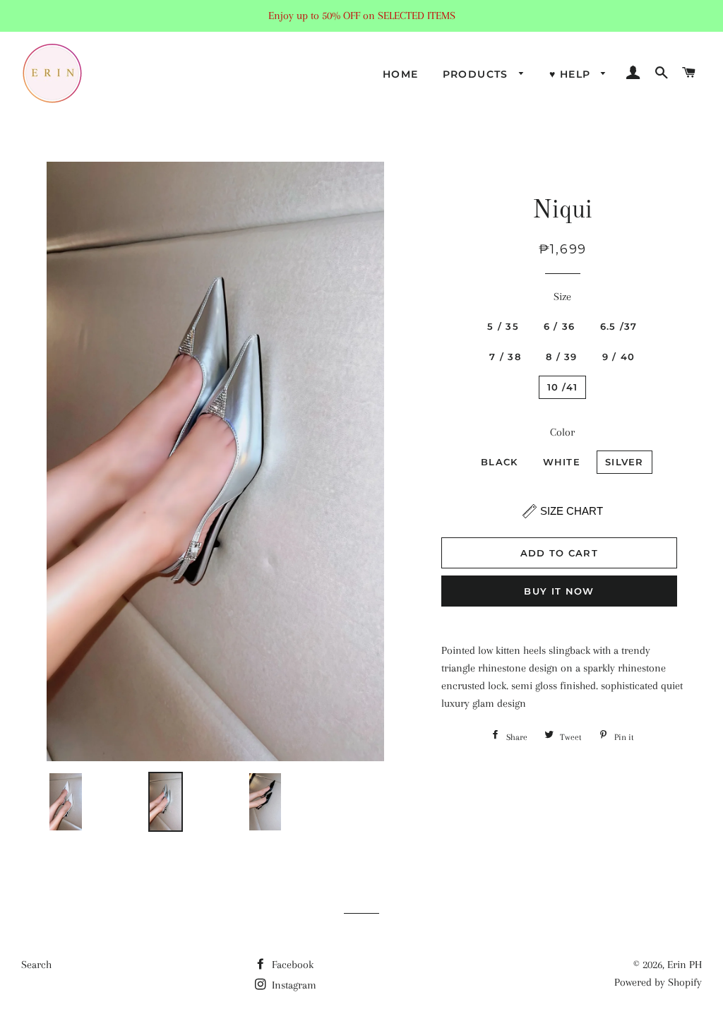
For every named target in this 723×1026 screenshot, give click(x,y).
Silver (624, 461)
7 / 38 (505, 356)
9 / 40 (618, 356)
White (562, 461)
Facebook (291, 964)
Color (562, 432)
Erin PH (684, 964)
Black (499, 461)
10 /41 (562, 387)
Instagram (292, 985)
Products (478, 74)
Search (36, 964)
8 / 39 (562, 356)
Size (562, 296)
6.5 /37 (619, 326)
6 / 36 (559, 326)
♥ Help (571, 74)
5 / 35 (503, 326)
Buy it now (559, 591)
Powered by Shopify (658, 982)
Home (401, 74)
